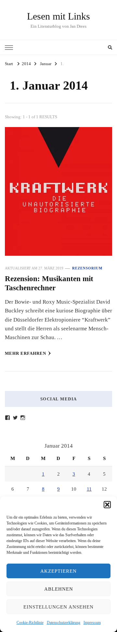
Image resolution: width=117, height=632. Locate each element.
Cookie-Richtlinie (30, 622)
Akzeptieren (58, 571)
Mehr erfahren (25, 353)
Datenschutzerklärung (63, 622)
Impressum (92, 622)
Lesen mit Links (58, 16)
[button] (107, 504)
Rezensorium (87, 268)
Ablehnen (58, 589)
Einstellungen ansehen (58, 607)
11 (89, 489)
